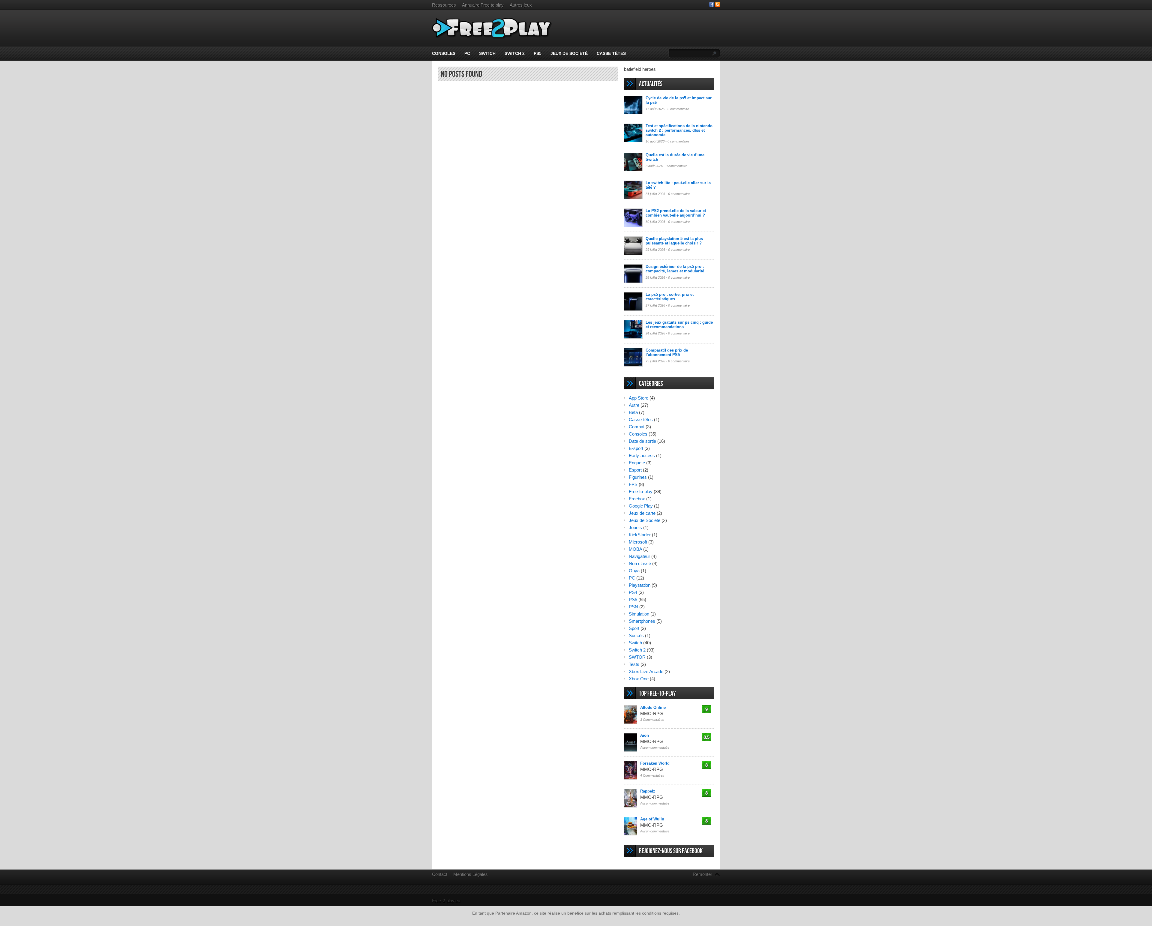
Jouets (635, 527)
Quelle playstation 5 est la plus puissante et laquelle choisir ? (674, 240)
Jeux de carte (642, 513)
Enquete (637, 462)
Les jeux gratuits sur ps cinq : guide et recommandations (679, 324)
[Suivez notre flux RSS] (717, 5)
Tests (634, 664)
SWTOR (637, 657)
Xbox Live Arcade (646, 671)
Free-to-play (640, 491)
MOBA (635, 549)
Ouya (634, 570)
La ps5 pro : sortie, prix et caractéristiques (670, 296)
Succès (636, 635)
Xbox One (639, 678)
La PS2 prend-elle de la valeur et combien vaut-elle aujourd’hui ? (676, 212)
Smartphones (642, 621)
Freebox (637, 498)
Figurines (638, 477)
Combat (636, 426)
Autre (634, 405)
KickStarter (640, 534)
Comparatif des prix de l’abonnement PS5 (667, 352)
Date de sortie (642, 441)
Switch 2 (515, 53)
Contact (439, 874)
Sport (634, 628)
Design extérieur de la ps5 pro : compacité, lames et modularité (675, 268)
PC (467, 53)
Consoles (443, 53)
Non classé (640, 563)
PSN (633, 606)
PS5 (538, 53)
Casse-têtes (611, 53)
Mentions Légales (470, 874)
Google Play (641, 505)
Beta (633, 412)
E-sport (636, 448)
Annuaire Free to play (483, 4)
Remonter (702, 874)
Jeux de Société (569, 53)
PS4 (633, 592)
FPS (633, 484)
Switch (487, 53)
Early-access (642, 455)
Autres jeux (521, 4)
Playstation (639, 585)
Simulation (639, 613)
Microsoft (638, 541)
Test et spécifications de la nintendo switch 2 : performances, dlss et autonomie (679, 130)
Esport (635, 469)
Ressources (444, 4)
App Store (638, 397)
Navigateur (639, 556)
